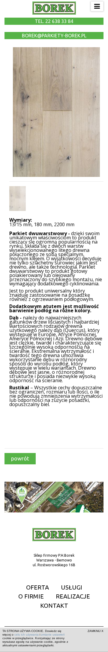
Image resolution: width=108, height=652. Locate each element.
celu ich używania (26, 634)
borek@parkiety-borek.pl (54, 35)
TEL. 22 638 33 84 (54, 21)
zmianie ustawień (53, 634)
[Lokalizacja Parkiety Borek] (54, 497)
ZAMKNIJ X (96, 631)
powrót (20, 458)
